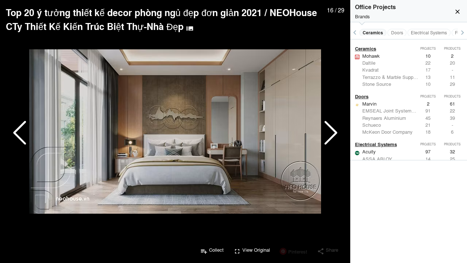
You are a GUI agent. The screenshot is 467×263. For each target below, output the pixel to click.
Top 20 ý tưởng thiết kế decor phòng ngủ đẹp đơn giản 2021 (134, 12)
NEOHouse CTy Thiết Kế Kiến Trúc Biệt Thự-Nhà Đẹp (161, 19)
